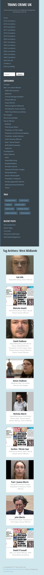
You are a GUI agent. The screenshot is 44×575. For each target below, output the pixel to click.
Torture (7, 188)
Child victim (24, 200)
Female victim (20, 204)
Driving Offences (10, 100)
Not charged (8, 115)
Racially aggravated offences (14, 182)
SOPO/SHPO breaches (12, 145)
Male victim (9, 209)
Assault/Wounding (11, 160)
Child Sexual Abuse (11, 127)
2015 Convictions (9, 24)
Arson (7, 157)
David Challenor (20, 341)
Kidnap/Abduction (11, 172)
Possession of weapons (13, 179)
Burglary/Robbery (11, 163)
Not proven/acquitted (10, 118)
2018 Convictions (9, 33)
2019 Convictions (9, 36)
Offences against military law (14, 106)
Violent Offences (9, 154)
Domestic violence (11, 166)
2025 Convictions (9, 54)
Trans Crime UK (20, 4)
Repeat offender (11, 213)
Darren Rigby (8, 228)
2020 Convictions (9, 39)
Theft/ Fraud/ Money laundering (15, 112)
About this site (8, 60)
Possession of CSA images (14, 130)
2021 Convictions (9, 42)
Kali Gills (19, 277)
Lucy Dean (7, 231)
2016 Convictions (9, 27)
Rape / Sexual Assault (12, 142)
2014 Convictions (9, 21)
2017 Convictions (9, 30)
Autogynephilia (11, 200)
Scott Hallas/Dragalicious (12, 237)
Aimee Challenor (20, 380)
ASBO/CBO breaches (12, 90)
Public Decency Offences (13, 139)
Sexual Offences (9, 121)
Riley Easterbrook (10, 225)
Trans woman (25, 213)
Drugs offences (10, 103)
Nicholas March (19, 413)
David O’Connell (20, 550)
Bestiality (8, 124)
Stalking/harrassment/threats (14, 185)
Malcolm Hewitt (20, 308)
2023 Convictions (9, 48)
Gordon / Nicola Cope (20, 449)
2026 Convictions (9, 57)
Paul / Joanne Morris (20, 482)
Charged (7, 84)
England (8, 204)
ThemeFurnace (8, 571)
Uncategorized (8, 151)
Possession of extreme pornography (17, 133)
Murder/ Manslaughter (12, 175)
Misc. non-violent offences (12, 87)
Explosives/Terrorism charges (14, 169)
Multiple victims (23, 209)
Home (6, 18)
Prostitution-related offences (14, 136)
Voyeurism (8, 148)
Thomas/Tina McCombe (12, 234)
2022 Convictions (9, 45)
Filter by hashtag (9, 66)
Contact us (7, 63)
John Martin (20, 517)
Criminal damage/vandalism (14, 97)
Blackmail (8, 94)
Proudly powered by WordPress (13, 569)
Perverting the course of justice (15, 109)
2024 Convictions (9, 51)
